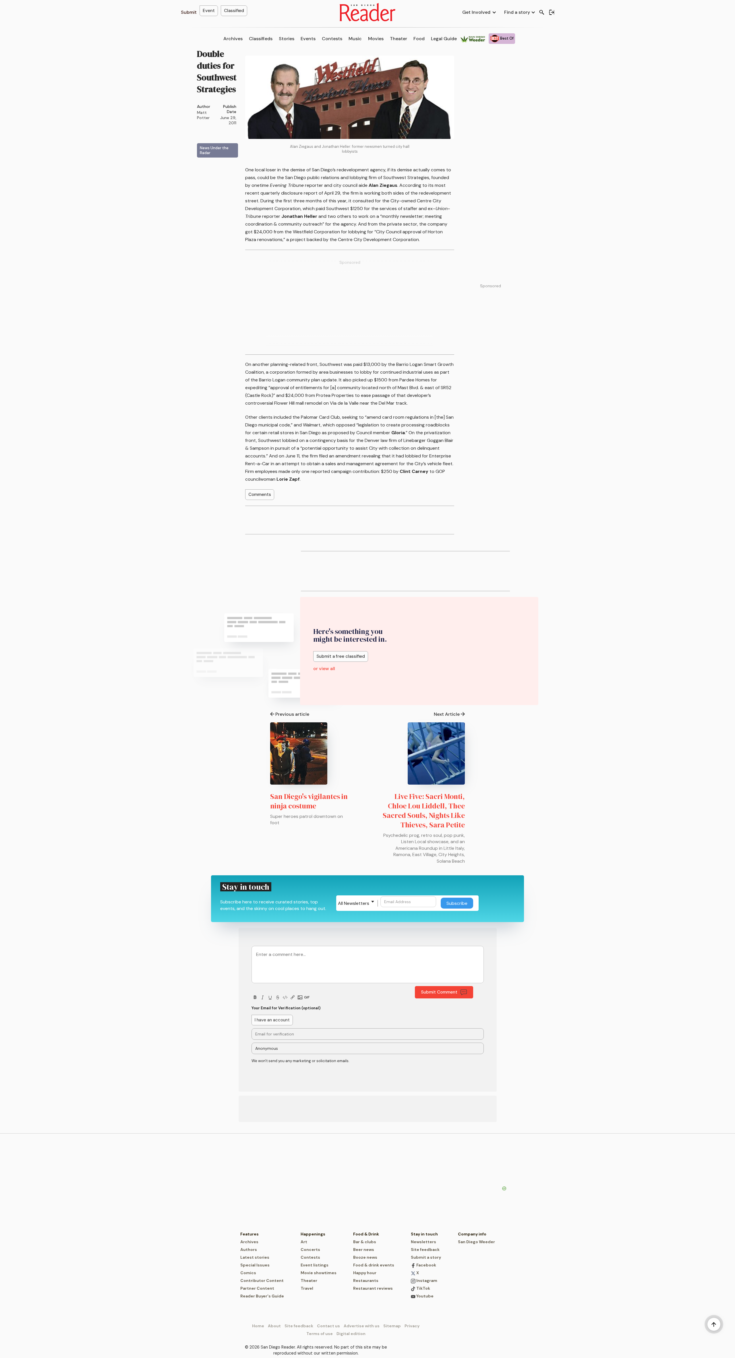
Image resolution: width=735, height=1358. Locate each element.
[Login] (551, 12)
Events (308, 39)
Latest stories (254, 1257)
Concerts (310, 1249)
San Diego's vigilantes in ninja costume (309, 801)
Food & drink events (373, 1265)
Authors (248, 1249)
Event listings (314, 1265)
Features (249, 1234)
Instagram (426, 1280)
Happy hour (364, 1272)
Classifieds (260, 39)
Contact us (328, 1325)
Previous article (292, 714)
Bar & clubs (364, 1241)
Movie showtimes (318, 1272)
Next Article (447, 714)
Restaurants (365, 1280)
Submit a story (426, 1257)
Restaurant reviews (373, 1288)
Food (419, 39)
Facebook (425, 1265)
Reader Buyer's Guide (262, 1296)
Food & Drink (366, 1234)
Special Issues (255, 1265)
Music (355, 39)
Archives (233, 39)
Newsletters (423, 1241)
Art (304, 1241)
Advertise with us (362, 1325)
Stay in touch (424, 1234)
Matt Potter (203, 115)
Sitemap (392, 1325)
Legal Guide (444, 39)
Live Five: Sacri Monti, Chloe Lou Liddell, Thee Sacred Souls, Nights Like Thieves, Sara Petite (424, 810)
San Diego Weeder (476, 1241)
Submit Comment (439, 992)
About (274, 1325)
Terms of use (319, 1333)
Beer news (363, 1249)
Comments (259, 494)
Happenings (313, 1234)
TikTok (422, 1288)
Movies (376, 39)
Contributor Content (262, 1280)
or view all (324, 669)
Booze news (365, 1257)
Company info (472, 1234)
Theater (398, 39)
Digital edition (350, 1333)
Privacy (412, 1325)
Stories (286, 39)
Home (258, 1325)
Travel (307, 1288)
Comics (248, 1272)
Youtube (424, 1296)
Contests (332, 39)
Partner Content (257, 1288)
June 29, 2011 (228, 120)
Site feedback (425, 1249)
